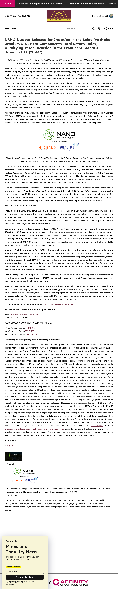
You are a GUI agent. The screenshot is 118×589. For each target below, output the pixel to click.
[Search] (93, 28)
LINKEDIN (30, 328)
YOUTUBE (29, 331)
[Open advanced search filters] (99, 28)
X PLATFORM (31, 334)
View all (112, 3)
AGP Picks (7, 4)
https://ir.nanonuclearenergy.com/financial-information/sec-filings (34, 429)
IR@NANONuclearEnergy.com (24, 314)
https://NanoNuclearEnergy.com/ (59, 304)
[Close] (45, 539)
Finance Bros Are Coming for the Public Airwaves (36, 3)
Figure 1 (10, 445)
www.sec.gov (97, 425)
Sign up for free (25, 577)
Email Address (13, 567)
